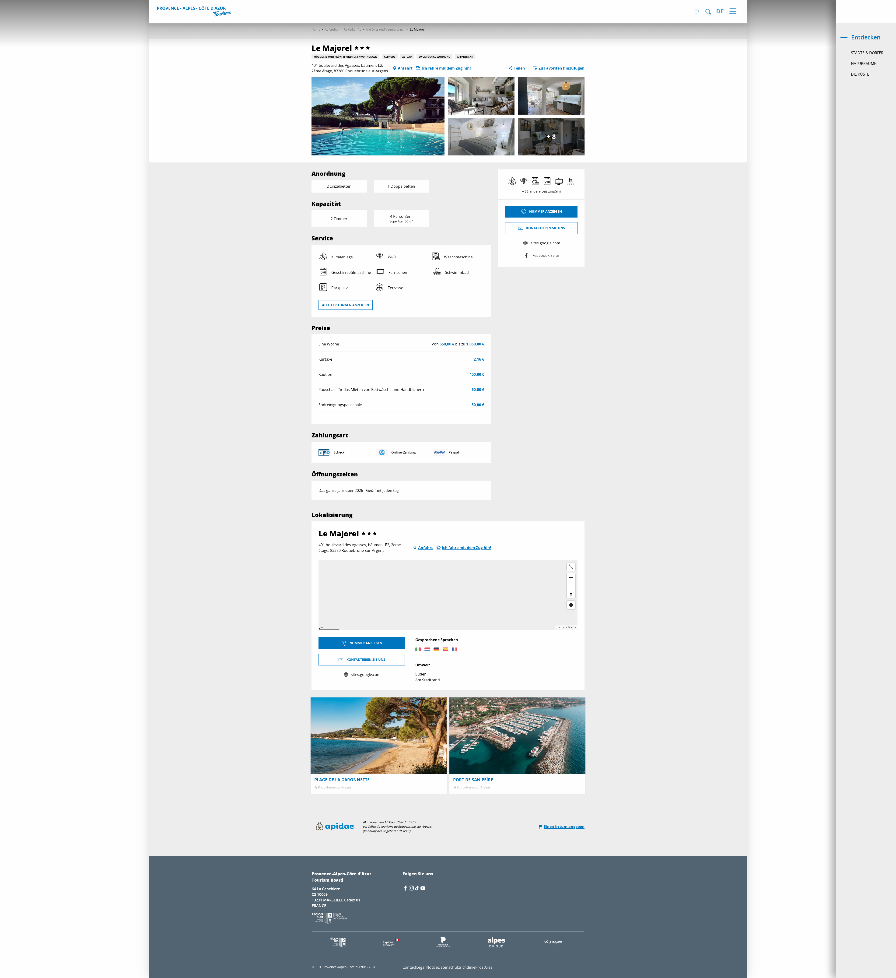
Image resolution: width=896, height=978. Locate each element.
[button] (708, 11)
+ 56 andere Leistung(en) (541, 191)
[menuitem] (195, 12)
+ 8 (551, 136)
